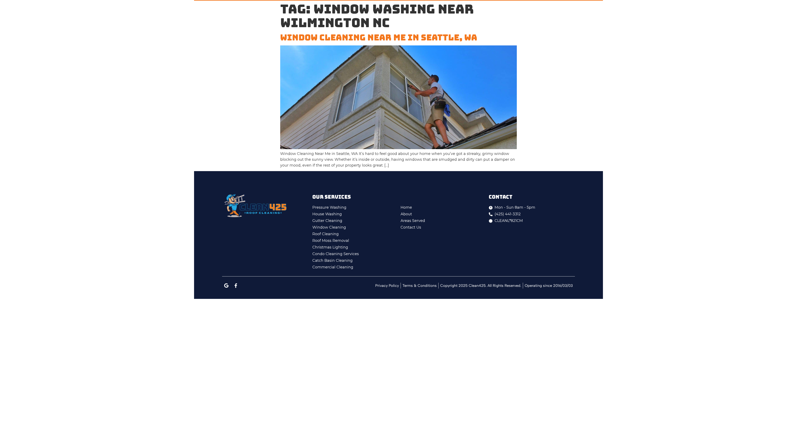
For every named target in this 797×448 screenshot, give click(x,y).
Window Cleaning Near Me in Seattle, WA (378, 37)
